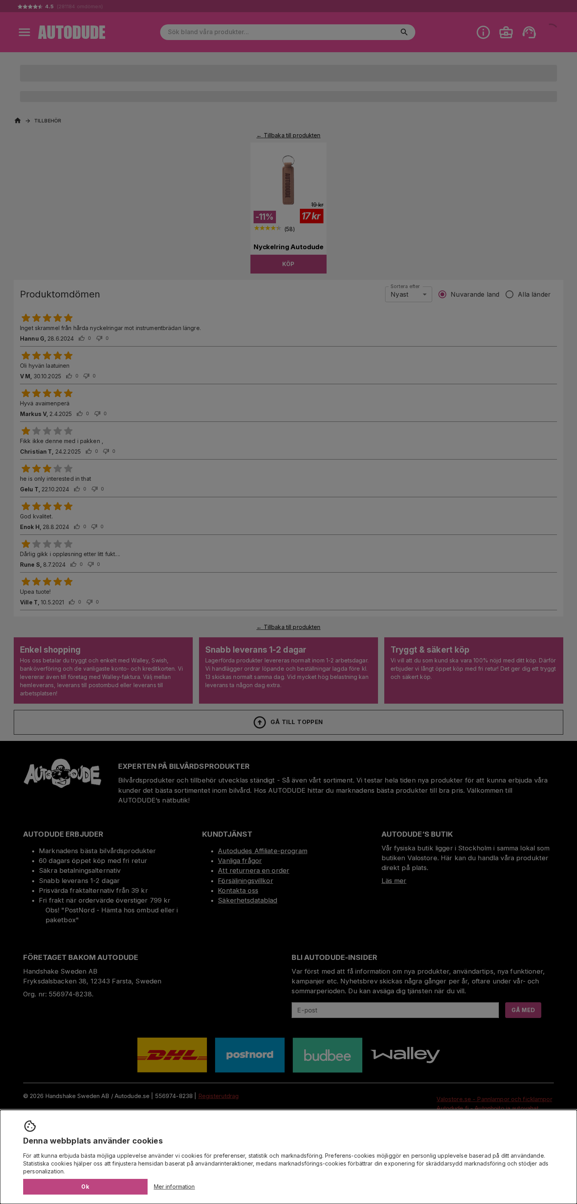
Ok (85, 1186)
